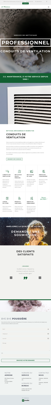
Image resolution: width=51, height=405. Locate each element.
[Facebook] (47, 1)
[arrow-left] (11, 277)
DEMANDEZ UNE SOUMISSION (25, 233)
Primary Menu (48, 7)
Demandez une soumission (14, 159)
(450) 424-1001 (30, 1)
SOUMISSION (25, 3)
